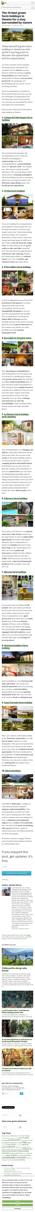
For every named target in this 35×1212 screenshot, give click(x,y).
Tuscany (15, 1160)
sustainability (25, 1155)
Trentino (9, 1160)
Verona (4, 240)
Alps (3, 1136)
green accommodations (17, 937)
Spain (18, 1155)
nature (11, 1146)
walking (22, 1160)
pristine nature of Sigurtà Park (14, 487)
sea (28, 1153)
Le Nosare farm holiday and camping (15, 415)
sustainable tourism (14, 1157)
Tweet (3, 879)
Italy (24, 1142)
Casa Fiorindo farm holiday (18, 702)
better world (7, 1136)
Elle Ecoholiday (13, 770)
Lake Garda (15, 240)
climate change (5, 1138)
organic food (26, 1147)
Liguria (29, 1143)
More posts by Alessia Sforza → (21, 928)
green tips (9, 1142)
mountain (11, 1144)
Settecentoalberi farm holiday (15, 646)
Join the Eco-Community (16, 873)
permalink (23, 938)
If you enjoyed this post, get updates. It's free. (17, 856)
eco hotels (24, 1137)
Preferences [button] (7, 1197)
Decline (17, 1205)
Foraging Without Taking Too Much (13, 1171)
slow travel (11, 1155)
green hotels (20, 935)
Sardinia (24, 1153)
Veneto (9, 938)
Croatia (11, 1138)
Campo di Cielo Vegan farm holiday (17, 118)
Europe (22, 1140)
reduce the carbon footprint (14, 1149)
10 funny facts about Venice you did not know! (16, 1069)
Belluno (17, 158)
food (25, 1140)
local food (4, 1144)
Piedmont (4, 1149)
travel (30, 1158)
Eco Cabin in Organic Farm (17, 337)
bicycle (13, 1136)
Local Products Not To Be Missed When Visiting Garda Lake (15, 1011)
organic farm (18, 1147)
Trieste (27, 627)
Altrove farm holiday (15, 571)
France (29, 1140)
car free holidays (24, 1136)
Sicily (31, 1153)
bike (17, 1136)
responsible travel (16, 1153)
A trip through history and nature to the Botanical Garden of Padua (17, 1040)
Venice (26, 374)
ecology (4, 1140)
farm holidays (6, 937)
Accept (17, 1201)
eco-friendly (16, 1138)
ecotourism (14, 1139)
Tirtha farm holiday (14, 190)
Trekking (4, 1160)
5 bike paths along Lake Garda (14, 969)
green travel (17, 1143)
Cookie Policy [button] (16, 1192)
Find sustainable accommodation (11, 7)
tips (27, 1158)
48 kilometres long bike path (16, 474)
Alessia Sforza (20, 25)
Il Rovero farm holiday (15, 498)
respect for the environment (17, 1150)
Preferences (17, 1208)
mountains (18, 1144)
